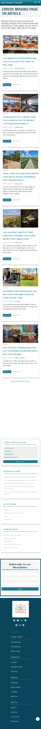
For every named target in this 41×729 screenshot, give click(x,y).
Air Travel (14, 662)
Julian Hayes (18, 242)
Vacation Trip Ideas (11, 457)
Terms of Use (15, 717)
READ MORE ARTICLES (20, 381)
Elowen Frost (18, 127)
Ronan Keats (18, 184)
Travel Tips (14, 671)
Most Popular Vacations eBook (12, 544)
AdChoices (15, 632)
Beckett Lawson (19, 358)
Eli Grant (17, 301)
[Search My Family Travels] (35, 2)
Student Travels (15, 651)
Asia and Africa (8, 519)
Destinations (9, 454)
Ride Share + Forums (9, 538)
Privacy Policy (15, 721)
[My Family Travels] (20, 609)
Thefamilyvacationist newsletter (12, 535)
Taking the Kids (8, 541)
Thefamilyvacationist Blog (11, 548)
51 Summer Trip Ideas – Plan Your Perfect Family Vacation (19, 477)
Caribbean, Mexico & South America (14, 513)
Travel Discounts (16, 642)
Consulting (14, 692)
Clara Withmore (19, 68)
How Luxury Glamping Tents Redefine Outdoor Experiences (20, 480)
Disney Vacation (15, 687)
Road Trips (14, 696)
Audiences (8, 451)
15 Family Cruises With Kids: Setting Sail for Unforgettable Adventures (20, 493)
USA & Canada (8, 510)
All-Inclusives (14, 683)
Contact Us (14, 712)
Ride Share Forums (16, 667)
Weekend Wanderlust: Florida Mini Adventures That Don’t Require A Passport (20, 488)
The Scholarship (15, 647)
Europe (6, 516)
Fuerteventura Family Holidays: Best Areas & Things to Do (20, 483)
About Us (13, 707)
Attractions (8, 448)
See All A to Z (20, 461)
